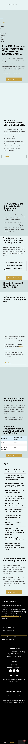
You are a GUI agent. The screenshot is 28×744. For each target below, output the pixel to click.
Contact (14, 662)
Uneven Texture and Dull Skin (14, 265)
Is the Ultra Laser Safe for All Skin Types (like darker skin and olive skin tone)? (14, 498)
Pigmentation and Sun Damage (14, 262)
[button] (26, 5)
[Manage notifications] (24, 741)
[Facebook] (14, 670)
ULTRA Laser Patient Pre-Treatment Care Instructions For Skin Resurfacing (14, 477)
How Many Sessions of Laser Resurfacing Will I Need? (13, 517)
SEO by (14, 742)
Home (1, 18)
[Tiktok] (17, 670)
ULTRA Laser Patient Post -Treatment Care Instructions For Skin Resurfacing (14, 485)
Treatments (2, 22)
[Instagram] (10, 670)
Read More (7, 156)
